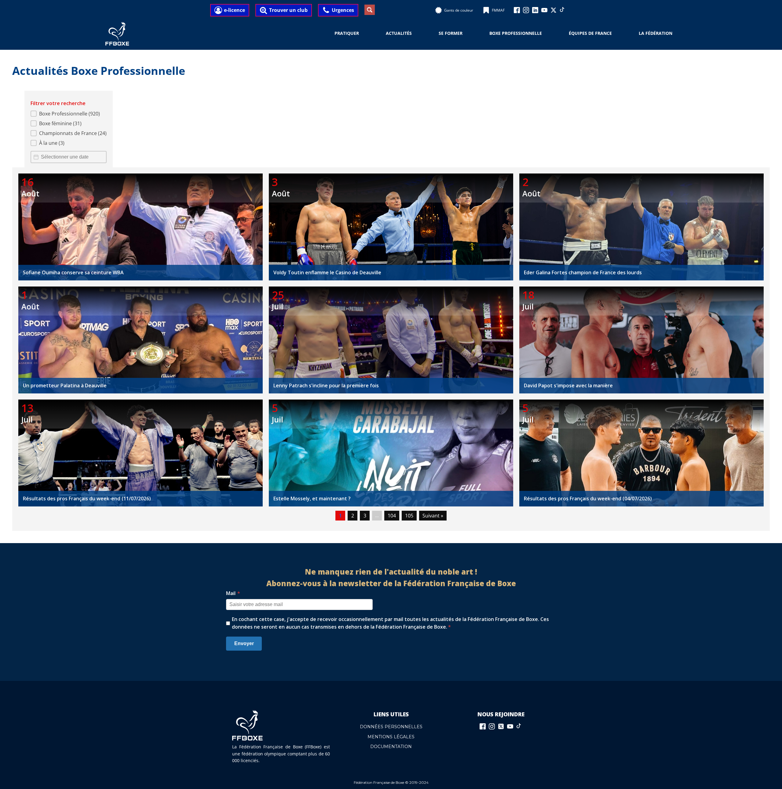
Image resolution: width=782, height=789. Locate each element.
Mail (233, 593)
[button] (69, 114)
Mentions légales (391, 737)
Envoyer (244, 643)
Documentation (391, 746)
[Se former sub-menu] (466, 33)
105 (409, 515)
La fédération (655, 33)
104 (392, 515)
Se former (450, 33)
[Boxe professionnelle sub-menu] (545, 33)
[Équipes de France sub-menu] (615, 33)
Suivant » (432, 515)
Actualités (399, 33)
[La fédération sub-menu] (676, 33)
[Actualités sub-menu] (415, 33)
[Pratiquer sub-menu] (362, 33)
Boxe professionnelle (515, 33)
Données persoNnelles (391, 726)
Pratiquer (346, 33)
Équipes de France (590, 33)
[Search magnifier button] (369, 10)
